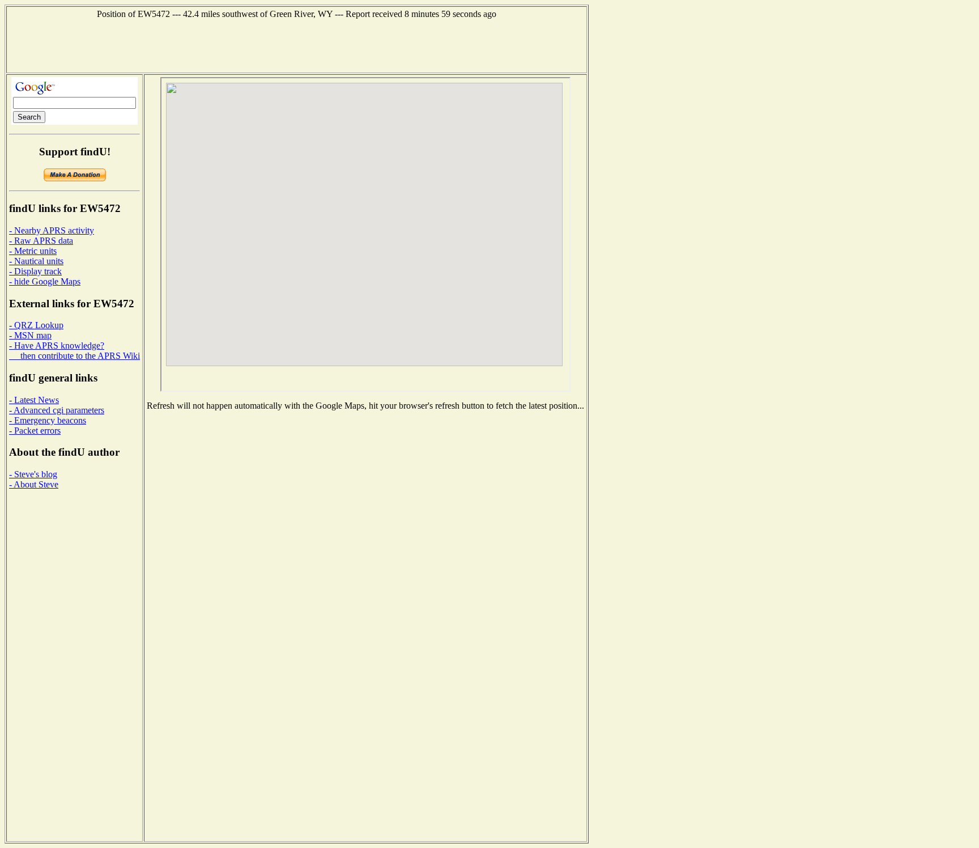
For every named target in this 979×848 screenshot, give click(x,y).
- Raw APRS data (41, 240)
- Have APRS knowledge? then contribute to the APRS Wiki (74, 351)
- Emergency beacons (47, 420)
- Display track (35, 271)
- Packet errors (35, 430)
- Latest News (34, 400)
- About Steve (33, 484)
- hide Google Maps (44, 281)
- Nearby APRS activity (51, 230)
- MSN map (30, 335)
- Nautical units (36, 261)
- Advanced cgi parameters (56, 410)
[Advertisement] (297, 44)
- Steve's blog (33, 474)
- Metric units (33, 251)
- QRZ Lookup (36, 325)
